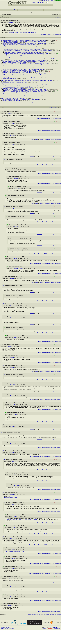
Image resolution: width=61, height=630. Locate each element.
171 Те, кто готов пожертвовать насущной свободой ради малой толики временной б (20, 69)
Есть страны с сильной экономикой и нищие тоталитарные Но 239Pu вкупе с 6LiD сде (22, 76)
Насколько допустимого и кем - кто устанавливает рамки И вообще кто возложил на (23, 57)
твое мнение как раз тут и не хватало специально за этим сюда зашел (18, 99)
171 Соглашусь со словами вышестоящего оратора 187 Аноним (16, 70)
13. (3, 285)
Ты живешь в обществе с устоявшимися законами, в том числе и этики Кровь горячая (24, 58)
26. (3, 450)
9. (1, 344)
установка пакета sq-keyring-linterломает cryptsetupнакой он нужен (16, 102)
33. (3, 536)
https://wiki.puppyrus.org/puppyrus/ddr (15, 551)
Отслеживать (57, 17)
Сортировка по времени (53, 107)
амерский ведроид (47, 50)
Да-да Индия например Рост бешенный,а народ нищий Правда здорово (20, 77)
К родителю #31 (42, 533)
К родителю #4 (42, 213)
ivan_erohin (45, 63)
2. (3, 121)
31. (3, 492)
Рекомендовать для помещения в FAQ (35, 614)
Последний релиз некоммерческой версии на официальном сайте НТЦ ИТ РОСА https (24, 90)
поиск (21, 9)
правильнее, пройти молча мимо (11, 67)
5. (4, 159)
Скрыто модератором (7, 78)
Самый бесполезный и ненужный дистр (10, 98)
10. (3, 276)
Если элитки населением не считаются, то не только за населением (22, 48)
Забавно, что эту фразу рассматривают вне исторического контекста (18, 71)
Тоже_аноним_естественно (46, 80)
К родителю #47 (42, 253)
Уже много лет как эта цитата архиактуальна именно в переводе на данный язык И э (21, 73)
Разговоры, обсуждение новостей (12, 16)
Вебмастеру (57, 628)
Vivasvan (46, 57)
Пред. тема (54, 614)
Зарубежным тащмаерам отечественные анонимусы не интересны (17, 83)
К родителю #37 (42, 600)
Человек (15, 42)
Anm (21, 93)
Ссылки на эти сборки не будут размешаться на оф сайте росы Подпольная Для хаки (22, 89)
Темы (50, 614)
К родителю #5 (42, 203)
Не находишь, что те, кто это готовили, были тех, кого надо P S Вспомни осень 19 (25, 54)
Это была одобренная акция (12, 55)
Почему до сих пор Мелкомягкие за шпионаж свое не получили (17, 44)
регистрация (50, 0)
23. (3, 442)
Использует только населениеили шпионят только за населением (20, 46)
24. (5, 206)
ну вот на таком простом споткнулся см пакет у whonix (15, 95)
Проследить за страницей (7, 628)
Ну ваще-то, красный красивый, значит (12, 62)
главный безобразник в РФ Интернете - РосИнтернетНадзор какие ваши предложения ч (22, 63)
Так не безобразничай (7, 42)
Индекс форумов (46, 614)
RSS (56, 9)
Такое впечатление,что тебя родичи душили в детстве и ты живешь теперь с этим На (22, 50)
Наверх (48, 118)
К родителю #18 (42, 456)
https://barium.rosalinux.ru (10, 497)
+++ (38, 2)
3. (3, 133)
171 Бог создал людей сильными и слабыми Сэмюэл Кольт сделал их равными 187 (21, 74)
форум (41, 2)
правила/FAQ (13, 9)
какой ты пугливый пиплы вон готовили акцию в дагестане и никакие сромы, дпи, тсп (24, 53)
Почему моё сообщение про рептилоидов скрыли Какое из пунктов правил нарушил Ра (24, 49)
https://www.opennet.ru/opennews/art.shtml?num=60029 (22, 32)
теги (45, 2)
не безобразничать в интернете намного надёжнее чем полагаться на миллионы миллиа (21, 40)
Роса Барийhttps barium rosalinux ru (10, 88)
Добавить (44, 628)
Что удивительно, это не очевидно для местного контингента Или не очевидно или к (22, 84)
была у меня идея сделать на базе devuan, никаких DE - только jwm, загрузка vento (21, 92)
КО (43, 61)
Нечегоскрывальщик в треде (9, 100)
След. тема (59, 614)
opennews (10, 22)
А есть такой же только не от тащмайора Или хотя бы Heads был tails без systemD (20, 80)
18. (2, 432)
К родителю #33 (42, 563)
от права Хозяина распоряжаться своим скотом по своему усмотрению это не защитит (22, 60)
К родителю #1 (42, 139)
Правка (48, 34)
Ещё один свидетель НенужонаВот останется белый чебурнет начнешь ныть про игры (22, 61)
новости (34, 2)
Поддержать (50, 628)
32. (5, 459)
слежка (47, 9)
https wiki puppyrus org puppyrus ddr (11, 93)
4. (3, 142)
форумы (4, 9)
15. (3, 383)
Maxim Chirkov (56, 627)
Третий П (43, 73)
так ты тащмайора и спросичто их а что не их (12, 96)
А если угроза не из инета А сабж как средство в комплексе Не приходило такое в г (21, 64)
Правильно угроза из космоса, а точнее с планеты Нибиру (16, 65)
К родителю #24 (42, 263)
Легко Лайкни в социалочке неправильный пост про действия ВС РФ (20, 52)
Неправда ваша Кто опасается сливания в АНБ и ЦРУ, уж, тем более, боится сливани (23, 86)
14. (3, 365)
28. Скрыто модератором (9, 424)
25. (5, 374)
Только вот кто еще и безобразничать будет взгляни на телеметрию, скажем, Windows (22, 41)
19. (3, 394)
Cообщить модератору (56, 34)
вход (47, 0)
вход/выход (39, 9)
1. (1, 111)
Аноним (44, 40)
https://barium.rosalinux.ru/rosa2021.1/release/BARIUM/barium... (22, 519)
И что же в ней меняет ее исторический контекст (14, 72)
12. (3, 355)
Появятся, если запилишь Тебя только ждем (12, 82)
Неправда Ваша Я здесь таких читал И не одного (16, 87)
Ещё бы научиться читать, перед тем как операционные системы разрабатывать (21, 91)
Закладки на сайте (5, 627)
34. (5, 502)
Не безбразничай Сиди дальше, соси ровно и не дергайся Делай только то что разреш (22, 43)
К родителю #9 (42, 371)
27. (3, 303)
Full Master (22, 55)
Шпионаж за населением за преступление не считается (17, 45)
